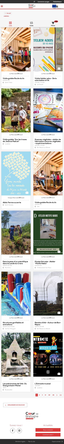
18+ (49, 395)
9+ (45, 395)
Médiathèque (57, 1)
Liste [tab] (10, 25)
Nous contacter (48, 430)
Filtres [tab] (53, 25)
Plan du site (31, 441)
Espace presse (56, 441)
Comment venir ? (48, 435)
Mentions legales (20, 441)
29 (53, 395)
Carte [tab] (31, 25)
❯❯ (61, 395)
